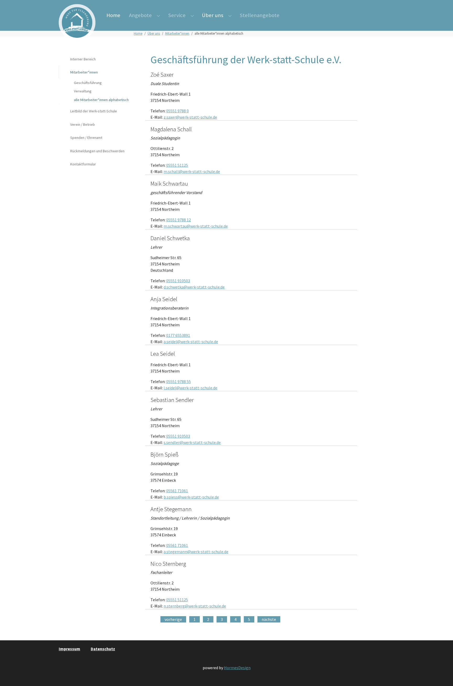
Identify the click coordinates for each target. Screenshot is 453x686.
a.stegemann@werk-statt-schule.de (196, 551)
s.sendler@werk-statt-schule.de (192, 442)
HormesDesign (237, 667)
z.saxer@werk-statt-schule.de (190, 117)
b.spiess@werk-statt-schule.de (191, 497)
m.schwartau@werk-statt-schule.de (196, 226)
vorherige (173, 619)
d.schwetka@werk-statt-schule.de (194, 287)
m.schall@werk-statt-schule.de (192, 171)
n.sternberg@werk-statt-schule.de (195, 606)
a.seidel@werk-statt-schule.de (191, 341)
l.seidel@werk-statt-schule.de (190, 387)
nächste (269, 619)
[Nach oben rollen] (441, 674)
